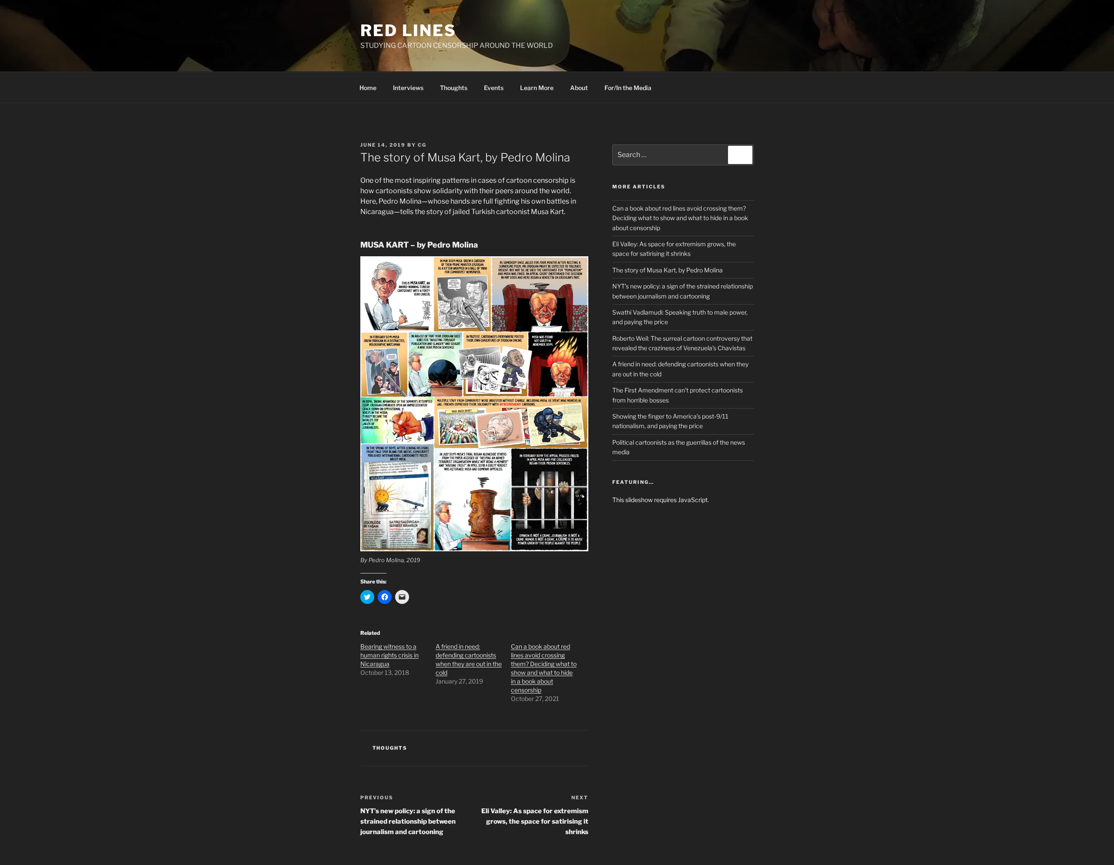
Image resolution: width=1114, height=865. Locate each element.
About (579, 87)
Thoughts (453, 87)
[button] (474, 404)
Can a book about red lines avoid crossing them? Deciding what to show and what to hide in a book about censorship (680, 218)
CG (422, 145)
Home (367, 87)
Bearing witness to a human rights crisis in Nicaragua (389, 655)
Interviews (408, 87)
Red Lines (408, 30)
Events (493, 87)
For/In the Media (627, 87)
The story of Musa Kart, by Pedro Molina (667, 270)
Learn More (537, 87)
